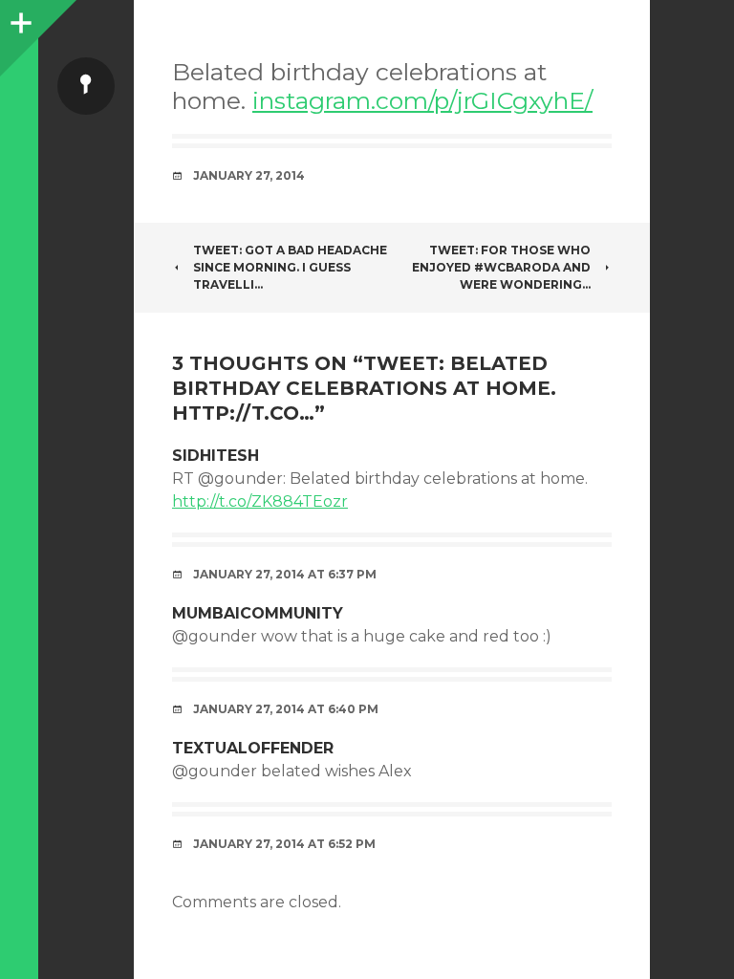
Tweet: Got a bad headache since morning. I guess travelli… (290, 267)
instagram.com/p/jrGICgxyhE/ (422, 100)
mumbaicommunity (257, 613)
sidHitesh (215, 455)
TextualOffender (253, 748)
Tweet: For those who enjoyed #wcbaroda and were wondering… (501, 267)
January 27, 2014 (249, 175)
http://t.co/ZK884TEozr (260, 501)
